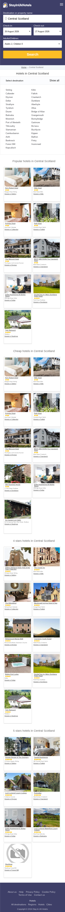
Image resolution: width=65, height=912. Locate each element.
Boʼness (35, 126)
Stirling (9, 90)
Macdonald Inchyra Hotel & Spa (45, 603)
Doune (9, 111)
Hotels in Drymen (11, 265)
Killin (33, 90)
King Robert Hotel (11, 188)
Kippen (34, 133)
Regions (32, 904)
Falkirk (34, 93)
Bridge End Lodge (12, 674)
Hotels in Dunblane (40, 302)
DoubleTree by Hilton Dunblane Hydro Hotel (45, 295)
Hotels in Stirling (10, 194)
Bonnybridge (37, 119)
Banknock (10, 140)
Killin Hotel (38, 188)
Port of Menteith (13, 122)
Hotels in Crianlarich (40, 267)
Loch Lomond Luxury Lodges (16, 793)
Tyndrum (10, 108)
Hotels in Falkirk (39, 229)
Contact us (39, 895)
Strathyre (10, 104)
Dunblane (35, 101)
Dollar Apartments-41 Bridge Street (15, 829)
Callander (10, 93)
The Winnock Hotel (12, 259)
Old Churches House (12, 484)
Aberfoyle (35, 104)
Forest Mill (10, 144)
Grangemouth (37, 115)
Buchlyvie (35, 129)
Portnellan (37, 793)
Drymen (9, 97)
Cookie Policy (48, 892)
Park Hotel (38, 223)
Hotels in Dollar (10, 300)
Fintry (34, 140)
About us (12, 892)
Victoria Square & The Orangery (17, 757)
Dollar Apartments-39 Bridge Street (15, 295)
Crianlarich (36, 97)
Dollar (8, 101)
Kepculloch (11, 148)
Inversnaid (36, 144)
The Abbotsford (10, 603)
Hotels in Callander (11, 229)
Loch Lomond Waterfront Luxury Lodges (46, 829)
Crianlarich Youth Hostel (42, 639)
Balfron (34, 137)
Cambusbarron (12, 133)
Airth (8, 137)
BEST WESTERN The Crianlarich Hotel (46, 260)
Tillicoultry (10, 126)
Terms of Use (25, 895)
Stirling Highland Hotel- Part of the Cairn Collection (17, 568)
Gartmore (35, 122)
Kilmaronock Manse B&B (14, 639)
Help (21, 892)
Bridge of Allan (38, 111)
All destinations (18, 904)
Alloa (33, 108)
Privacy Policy (33, 892)
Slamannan (11, 129)
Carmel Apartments (41, 757)
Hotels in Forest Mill (12, 870)
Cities (49, 904)
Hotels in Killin (38, 194)
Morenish (10, 119)
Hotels (41, 904)
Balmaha (10, 115)
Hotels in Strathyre (11, 336)
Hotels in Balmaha (40, 836)
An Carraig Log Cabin (13, 520)
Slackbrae (8, 864)
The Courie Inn (39, 567)
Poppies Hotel (10, 223)
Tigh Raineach (10, 330)
